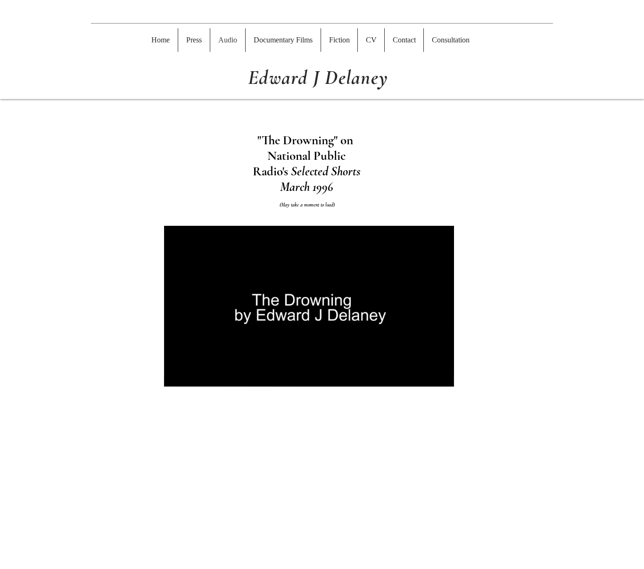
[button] (339, 40)
